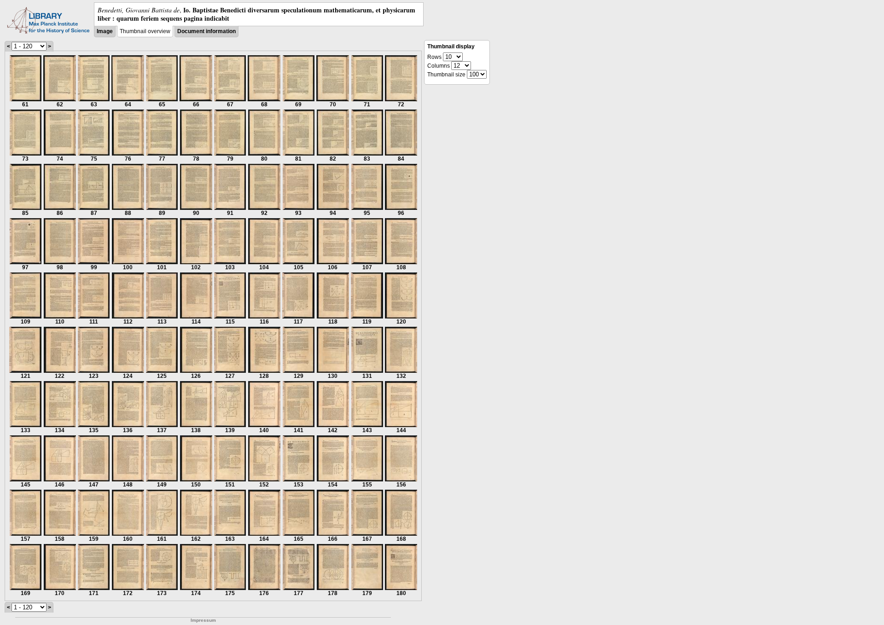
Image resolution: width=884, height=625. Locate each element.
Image (105, 31)
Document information (206, 31)
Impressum (203, 620)
